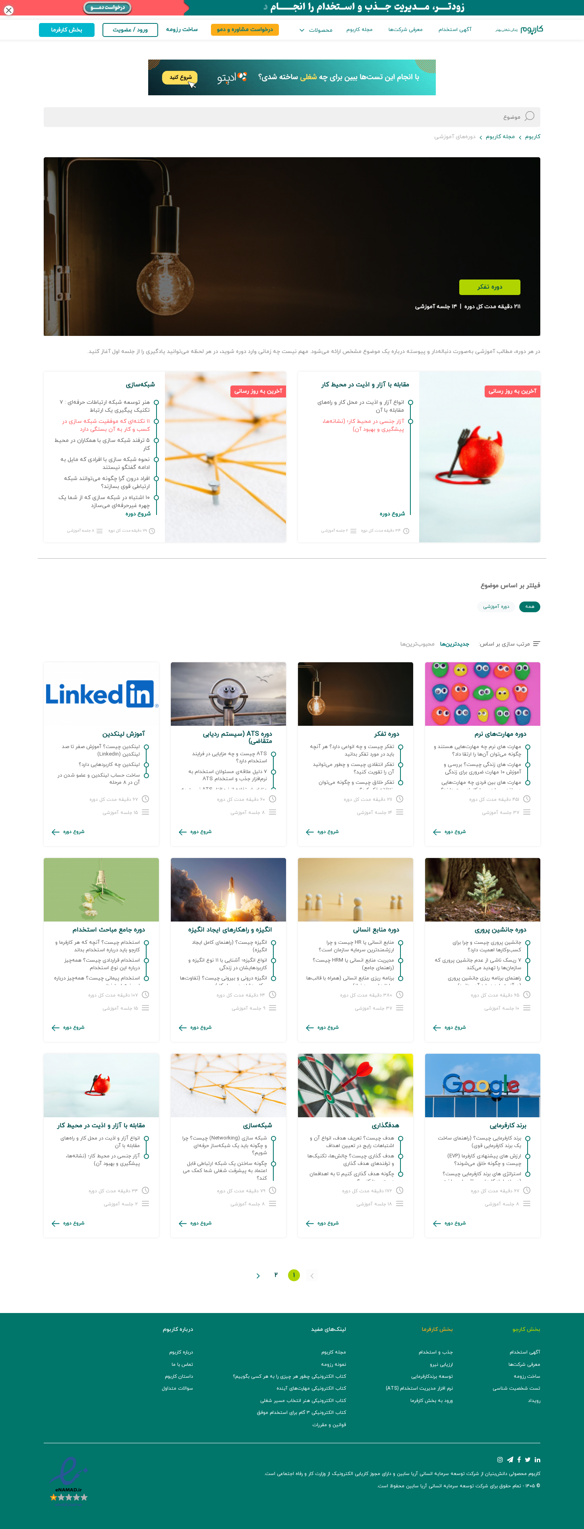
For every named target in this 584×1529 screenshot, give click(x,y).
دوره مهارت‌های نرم (500, 734)
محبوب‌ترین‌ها (417, 644)
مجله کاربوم (359, 29)
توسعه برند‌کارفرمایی (432, 1376)
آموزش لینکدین (123, 734)
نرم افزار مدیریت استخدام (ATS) (419, 1388)
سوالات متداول (177, 1388)
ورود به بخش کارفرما (431, 1401)
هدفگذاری (385, 1125)
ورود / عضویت (130, 30)
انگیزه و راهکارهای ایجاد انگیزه (230, 929)
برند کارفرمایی (508, 1125)
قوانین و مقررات (329, 1425)
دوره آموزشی (496, 607)
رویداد (534, 1401)
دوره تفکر (490, 287)
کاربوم (532, 137)
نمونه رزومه (333, 1364)
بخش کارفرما (66, 30)
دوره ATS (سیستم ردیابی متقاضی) (237, 738)
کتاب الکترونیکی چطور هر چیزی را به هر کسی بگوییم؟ (289, 1376)
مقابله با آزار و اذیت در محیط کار (101, 1125)
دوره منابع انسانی (376, 929)
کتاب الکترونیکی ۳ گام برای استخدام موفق (301, 1412)
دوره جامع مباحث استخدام (109, 929)
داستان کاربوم (179, 1376)
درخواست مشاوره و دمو (245, 29)
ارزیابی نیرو (441, 1364)
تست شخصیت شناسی (516, 1388)
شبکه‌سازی (257, 1125)
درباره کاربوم (181, 1352)
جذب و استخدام (436, 1352)
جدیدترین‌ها (454, 644)
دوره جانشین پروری (500, 929)
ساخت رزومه (527, 1376)
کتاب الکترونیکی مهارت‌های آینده (311, 1388)
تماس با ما (182, 1364)
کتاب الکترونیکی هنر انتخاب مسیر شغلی (303, 1401)
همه (529, 607)
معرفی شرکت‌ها (406, 29)
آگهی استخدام (455, 29)
